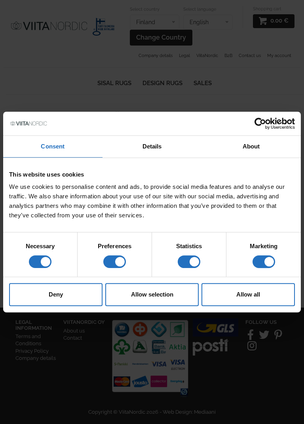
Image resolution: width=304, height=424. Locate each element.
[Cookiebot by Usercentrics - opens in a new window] (260, 123)
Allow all (248, 294)
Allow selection (152, 294)
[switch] (114, 261)
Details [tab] (152, 146)
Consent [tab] (53, 146)
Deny (56, 294)
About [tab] (251, 146)
